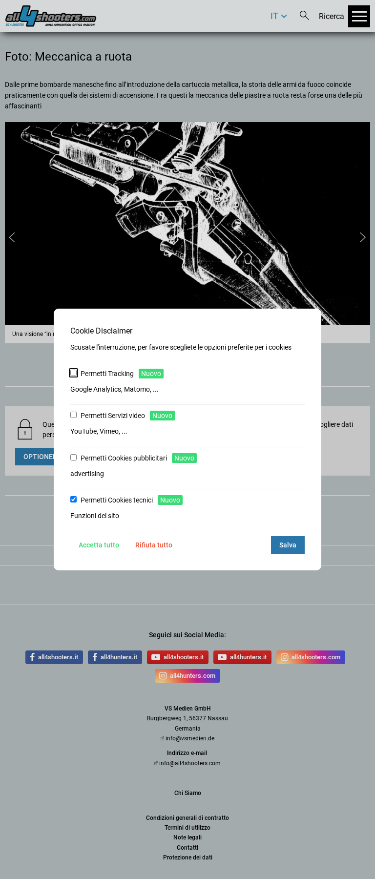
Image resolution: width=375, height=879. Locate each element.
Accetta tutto (99, 545)
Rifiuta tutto (153, 545)
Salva (287, 545)
